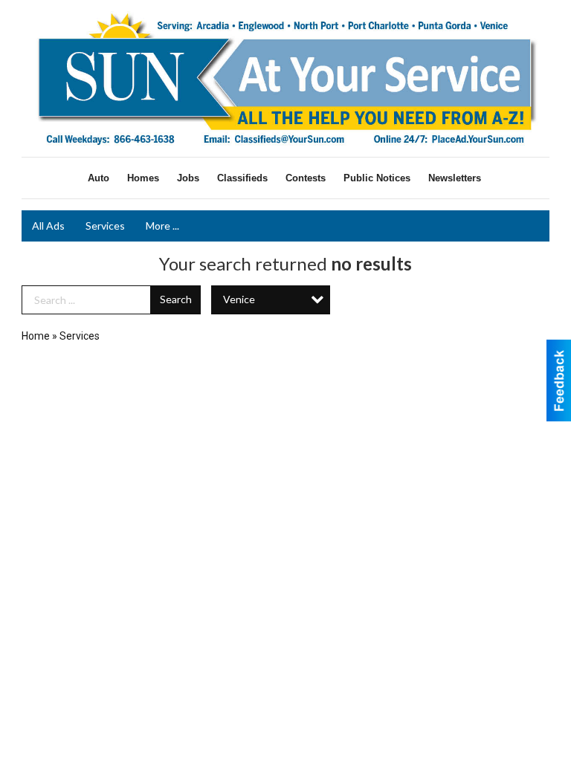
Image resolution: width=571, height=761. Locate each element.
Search (176, 299)
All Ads (48, 225)
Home (36, 336)
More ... (162, 225)
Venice (239, 299)
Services (105, 225)
